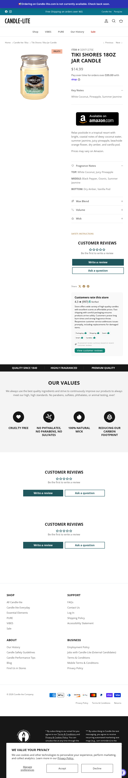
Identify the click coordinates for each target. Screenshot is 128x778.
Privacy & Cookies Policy (57, 737)
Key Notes (77, 90)
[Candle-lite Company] (17, 20)
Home (8, 42)
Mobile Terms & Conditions (82, 662)
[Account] (105, 21)
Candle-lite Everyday (18, 607)
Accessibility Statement (80, 623)
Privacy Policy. (66, 758)
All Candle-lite (14, 602)
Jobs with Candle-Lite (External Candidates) (91, 652)
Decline (97, 768)
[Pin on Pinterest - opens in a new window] (88, 286)
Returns (117, 703)
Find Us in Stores (16, 668)
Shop (35, 31)
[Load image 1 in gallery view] (34, 77)
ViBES (48, 31)
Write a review (98, 262)
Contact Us (73, 607)
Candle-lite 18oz (21, 42)
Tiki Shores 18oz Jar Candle (44, 42)
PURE (61, 31)
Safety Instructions (82, 233)
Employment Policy (78, 647)
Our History (77, 31)
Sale (93, 31)
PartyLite (118, 11)
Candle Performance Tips (21, 657)
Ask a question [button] (98, 270)
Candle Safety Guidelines (21, 652)
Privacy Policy (75, 668)
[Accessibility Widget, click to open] (122, 772)
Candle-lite (107, 11)
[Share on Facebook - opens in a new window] (84, 286)
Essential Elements (17, 612)
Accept (62, 768)
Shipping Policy (76, 618)
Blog (9, 662)
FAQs (70, 602)
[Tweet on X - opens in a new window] (79, 286)
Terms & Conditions (78, 657)
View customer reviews (90, 350)
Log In (70, 612)
